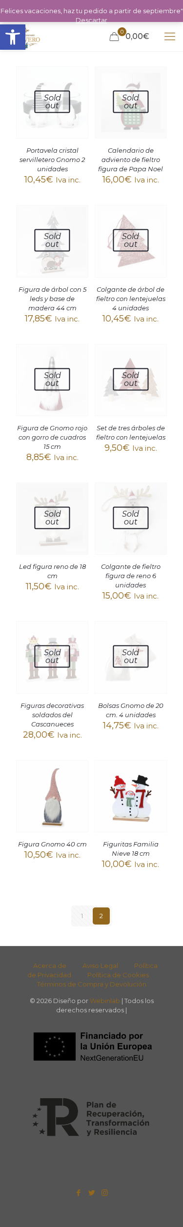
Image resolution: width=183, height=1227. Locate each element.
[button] (12, 37)
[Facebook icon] (78, 1192)
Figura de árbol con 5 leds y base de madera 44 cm (52, 298)
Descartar (91, 20)
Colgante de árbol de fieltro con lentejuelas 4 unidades (130, 298)
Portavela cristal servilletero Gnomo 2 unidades (52, 159)
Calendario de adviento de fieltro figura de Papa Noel (130, 159)
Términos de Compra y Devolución (91, 984)
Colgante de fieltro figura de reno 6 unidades (131, 576)
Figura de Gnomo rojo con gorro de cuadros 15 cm (52, 437)
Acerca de (49, 965)
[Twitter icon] (91, 1192)
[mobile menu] (170, 36)
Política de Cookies (118, 975)
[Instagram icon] (105, 1192)
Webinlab (106, 1001)
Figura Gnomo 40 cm (52, 844)
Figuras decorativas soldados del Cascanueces (52, 715)
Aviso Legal (100, 965)
